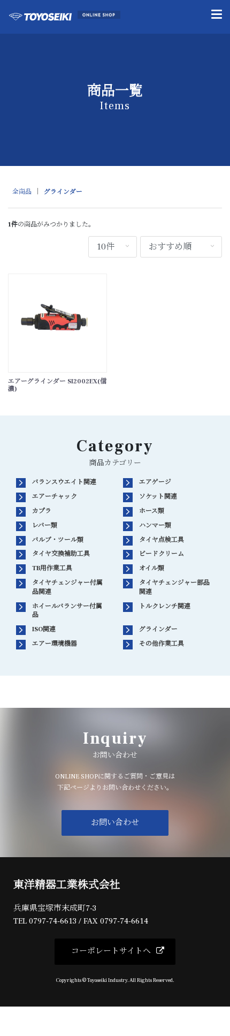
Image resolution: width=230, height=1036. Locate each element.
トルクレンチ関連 (164, 606)
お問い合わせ (115, 823)
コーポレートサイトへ (111, 951)
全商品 (22, 192)
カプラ (41, 511)
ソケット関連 (158, 497)
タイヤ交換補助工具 (61, 554)
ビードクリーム (161, 554)
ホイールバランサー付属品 (67, 610)
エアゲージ (155, 482)
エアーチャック (54, 497)
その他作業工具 (161, 644)
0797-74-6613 (52, 921)
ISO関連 (44, 629)
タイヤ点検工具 (161, 540)
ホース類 (151, 511)
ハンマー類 (155, 525)
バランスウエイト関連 (64, 482)
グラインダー (63, 192)
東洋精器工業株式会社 (66, 885)
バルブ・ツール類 (57, 540)
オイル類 (151, 568)
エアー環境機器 (54, 644)
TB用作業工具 (52, 568)
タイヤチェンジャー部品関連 (174, 587)
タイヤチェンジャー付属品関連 (67, 587)
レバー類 (44, 525)
